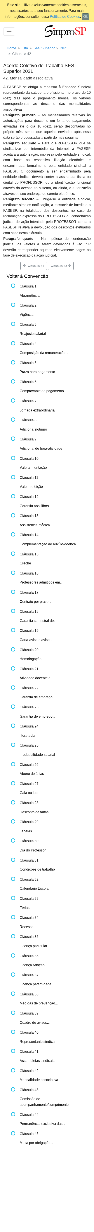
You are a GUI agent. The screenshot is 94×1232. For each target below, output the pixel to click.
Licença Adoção (32, 965)
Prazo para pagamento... (39, 372)
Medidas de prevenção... (39, 1003)
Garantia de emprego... (37, 697)
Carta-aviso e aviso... (36, 640)
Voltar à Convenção (27, 276)
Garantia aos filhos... (35, 506)
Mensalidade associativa (39, 1080)
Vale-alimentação (33, 467)
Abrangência (30, 295)
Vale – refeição (31, 486)
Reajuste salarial (33, 334)
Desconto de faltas (34, 812)
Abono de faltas (32, 774)
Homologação (31, 659)
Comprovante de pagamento (42, 391)
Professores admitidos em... (41, 582)
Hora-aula (27, 735)
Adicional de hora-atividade (41, 448)
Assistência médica (35, 525)
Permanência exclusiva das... (42, 1124)
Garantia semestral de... (38, 621)
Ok (85, 16)
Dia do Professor (33, 850)
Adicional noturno (33, 429)
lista (25, 48)
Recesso (26, 927)
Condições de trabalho (37, 869)
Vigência (26, 314)
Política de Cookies (65, 16)
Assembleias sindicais (37, 1061)
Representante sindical (38, 1041)
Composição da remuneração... (44, 353)
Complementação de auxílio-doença (48, 544)
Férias (25, 908)
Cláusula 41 (35, 266)
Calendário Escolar (35, 888)
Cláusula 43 (59, 266)
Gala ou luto (29, 793)
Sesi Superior (44, 48)
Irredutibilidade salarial (37, 754)
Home (11, 48)
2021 (64, 48)
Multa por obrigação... (36, 1143)
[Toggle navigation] (9, 31)
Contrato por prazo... (35, 601)
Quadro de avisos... (35, 1022)
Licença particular (33, 946)
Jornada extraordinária (37, 410)
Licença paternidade (35, 984)
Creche (25, 563)
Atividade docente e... (36, 678)
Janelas (26, 831)
